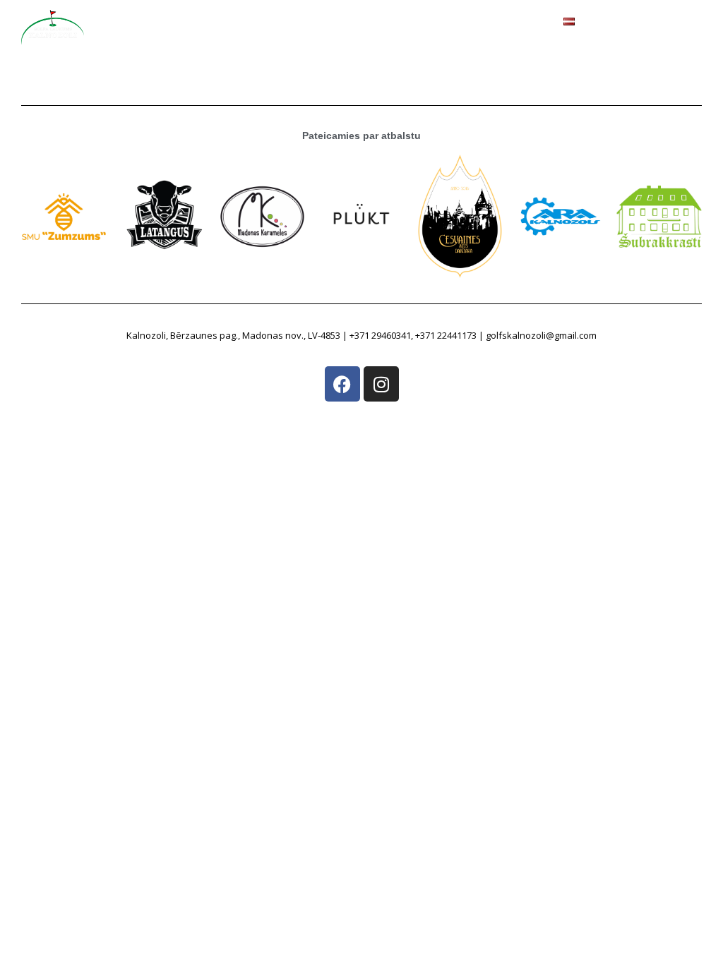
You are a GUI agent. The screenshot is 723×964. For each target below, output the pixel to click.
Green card (324, 32)
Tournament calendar (425, 32)
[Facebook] (342, 384)
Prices (263, 32)
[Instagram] (381, 384)
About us (209, 32)
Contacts (521, 32)
